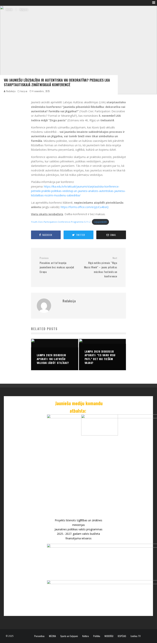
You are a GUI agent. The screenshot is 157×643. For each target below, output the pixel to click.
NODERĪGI (109, 636)
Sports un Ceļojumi (69, 636)
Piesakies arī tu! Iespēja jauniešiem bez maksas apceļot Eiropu (57, 265)
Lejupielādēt (100, 221)
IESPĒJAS (122, 636)
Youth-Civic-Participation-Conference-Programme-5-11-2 (60, 221)
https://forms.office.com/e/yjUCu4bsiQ (85, 207)
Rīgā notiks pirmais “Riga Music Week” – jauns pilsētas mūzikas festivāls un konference (100, 267)
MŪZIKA (52, 636)
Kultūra (85, 636)
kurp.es (24, 91)
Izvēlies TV (136, 636)
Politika (96, 636)
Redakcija (11, 91)
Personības (39, 636)
